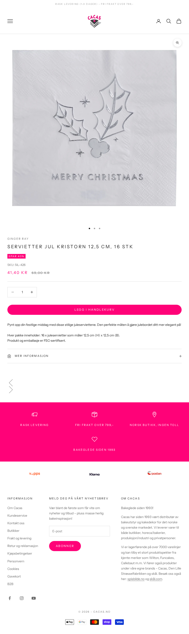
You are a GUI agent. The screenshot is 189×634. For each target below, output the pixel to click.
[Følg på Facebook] (9, 598)
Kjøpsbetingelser (19, 553)
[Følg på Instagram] (21, 598)
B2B (10, 584)
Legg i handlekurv (94, 309)
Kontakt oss (15, 523)
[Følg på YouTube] (33, 598)
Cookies (13, 569)
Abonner (65, 546)
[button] (94, 382)
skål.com (156, 579)
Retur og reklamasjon (22, 546)
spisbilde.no (136, 579)
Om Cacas (14, 508)
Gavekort (14, 576)
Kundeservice (17, 515)
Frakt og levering (19, 538)
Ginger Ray (18, 238)
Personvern (15, 561)
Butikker (13, 531)
